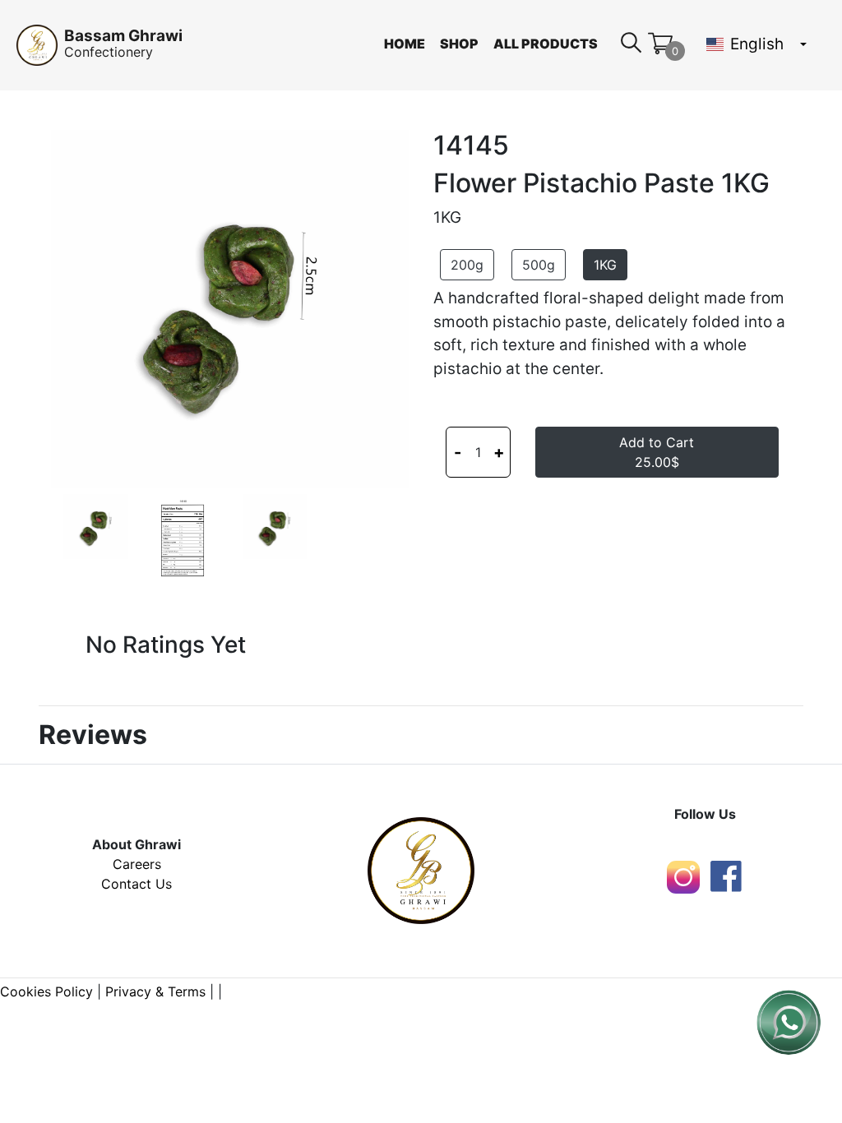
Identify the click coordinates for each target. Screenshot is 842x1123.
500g (538, 264)
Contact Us (136, 884)
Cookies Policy (46, 991)
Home (404, 43)
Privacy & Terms (155, 991)
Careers (137, 864)
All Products (545, 43)
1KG (605, 264)
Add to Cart (656, 452)
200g (467, 264)
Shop (459, 43)
